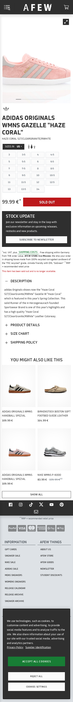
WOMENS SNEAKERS (15, 581)
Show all (36, 494)
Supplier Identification (38, 647)
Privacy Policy (15, 647)
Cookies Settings (36, 686)
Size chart (19, 333)
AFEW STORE (37, 7)
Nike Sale (10, 562)
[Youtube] (52, 504)
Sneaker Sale (12, 555)
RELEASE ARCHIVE (14, 594)
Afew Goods (47, 562)
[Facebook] (11, 504)
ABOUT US (45, 549)
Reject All (36, 676)
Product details (25, 325)
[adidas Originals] (6, 109)
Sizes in (12, 146)
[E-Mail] (36, 511)
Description (21, 281)
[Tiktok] (31, 504)
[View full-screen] (66, 22)
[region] (36, 654)
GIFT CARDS (11, 549)
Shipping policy (23, 342)
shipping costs (28, 252)
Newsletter (47, 568)
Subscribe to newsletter (36, 239)
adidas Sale (11, 568)
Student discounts (51, 575)
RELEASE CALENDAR (15, 588)
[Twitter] (42, 504)
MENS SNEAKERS (13, 575)
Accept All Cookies (36, 661)
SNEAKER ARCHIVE (14, 601)
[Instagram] (21, 504)
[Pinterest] (62, 504)
